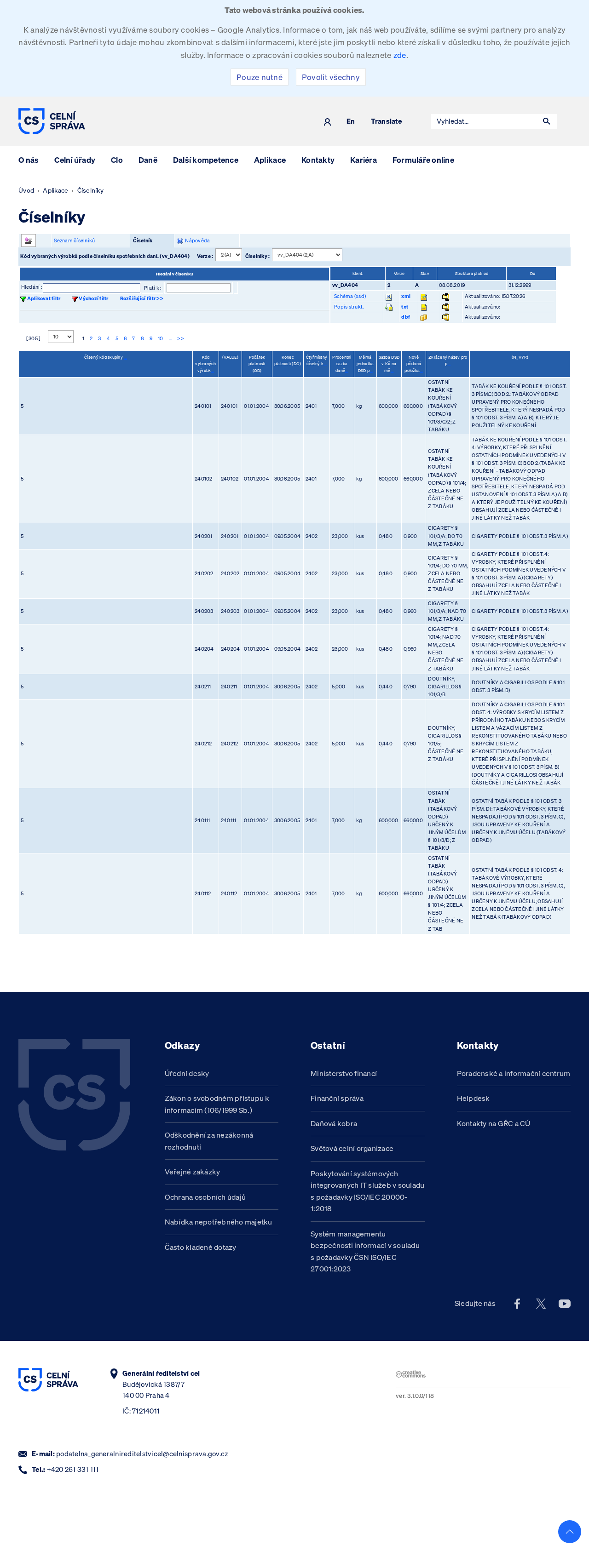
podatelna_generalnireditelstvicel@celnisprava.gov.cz (142, 1453)
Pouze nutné (260, 77)
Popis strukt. (349, 306)
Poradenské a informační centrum (514, 1073)
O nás (28, 160)
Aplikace (270, 160)
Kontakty (318, 160)
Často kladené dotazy (201, 1247)
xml (405, 296)
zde (399, 55)
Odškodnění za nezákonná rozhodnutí (209, 1141)
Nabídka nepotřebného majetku (218, 1222)
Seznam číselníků (74, 240)
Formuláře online (423, 160)
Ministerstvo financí (344, 1073)
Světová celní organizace (352, 1148)
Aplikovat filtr (44, 298)
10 (160, 338)
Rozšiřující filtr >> (141, 298)
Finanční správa (337, 1098)
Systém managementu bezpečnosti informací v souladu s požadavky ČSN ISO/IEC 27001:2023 (365, 1251)
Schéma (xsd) (350, 296)
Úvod (26, 190)
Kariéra (363, 160)
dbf (405, 317)
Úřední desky (187, 1073)
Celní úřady (74, 160)
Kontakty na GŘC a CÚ (494, 1123)
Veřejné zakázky (192, 1172)
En (350, 121)
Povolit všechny (331, 77)
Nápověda (196, 240)
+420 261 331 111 (73, 1469)
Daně (148, 160)
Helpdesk (473, 1098)
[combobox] (484, 121)
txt (404, 306)
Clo (117, 160)
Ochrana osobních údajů (205, 1197)
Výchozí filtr (93, 298)
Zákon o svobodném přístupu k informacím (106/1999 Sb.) (217, 1104)
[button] (547, 121)
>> (180, 338)
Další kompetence (205, 160)
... (170, 338)
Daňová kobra (334, 1123)
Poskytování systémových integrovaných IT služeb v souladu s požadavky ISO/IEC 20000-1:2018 (367, 1191)
